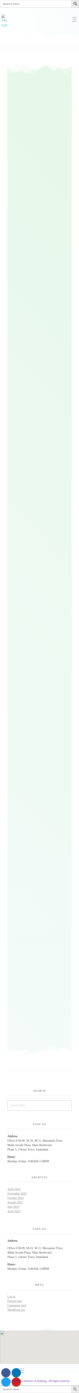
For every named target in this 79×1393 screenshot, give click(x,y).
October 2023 (15, 1198)
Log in (11, 1296)
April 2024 (13, 1189)
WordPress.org (16, 1309)
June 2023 (13, 1206)
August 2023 (15, 1202)
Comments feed (16, 1305)
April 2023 (13, 1211)
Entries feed (14, 1301)
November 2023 (17, 1193)
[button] (76, 3)
